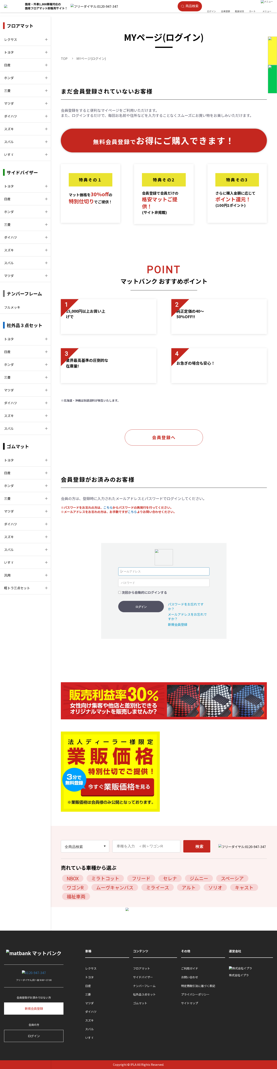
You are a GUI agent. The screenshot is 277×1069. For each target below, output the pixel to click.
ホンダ (9, 77)
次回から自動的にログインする (144, 592)
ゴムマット (140, 1003)
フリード (141, 878)
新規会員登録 (177, 624)
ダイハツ (10, 116)
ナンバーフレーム (144, 986)
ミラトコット (105, 878)
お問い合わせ (189, 977)
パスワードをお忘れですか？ (186, 606)
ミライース (157, 887)
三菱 (7, 90)
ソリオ (215, 887)
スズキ (9, 128)
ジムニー (199, 878)
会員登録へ (164, 437)
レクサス (10, 39)
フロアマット (141, 968)
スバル (9, 141)
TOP (64, 58)
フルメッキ (12, 307)
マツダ (9, 103)
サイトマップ (189, 1003)
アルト (189, 887)
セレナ (170, 878)
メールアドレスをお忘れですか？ (187, 616)
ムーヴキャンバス (114, 887)
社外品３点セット (144, 994)
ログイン (141, 606)
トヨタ (9, 52)
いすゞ (9, 154)
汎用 (7, 575)
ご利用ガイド (189, 968)
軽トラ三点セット (17, 587)
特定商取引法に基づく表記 (198, 986)
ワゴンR (75, 887)
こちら (108, 507)
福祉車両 (76, 896)
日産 (7, 65)
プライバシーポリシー (195, 994)
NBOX (73, 878)
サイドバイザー (143, 977)
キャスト (244, 887)
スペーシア (232, 878)
